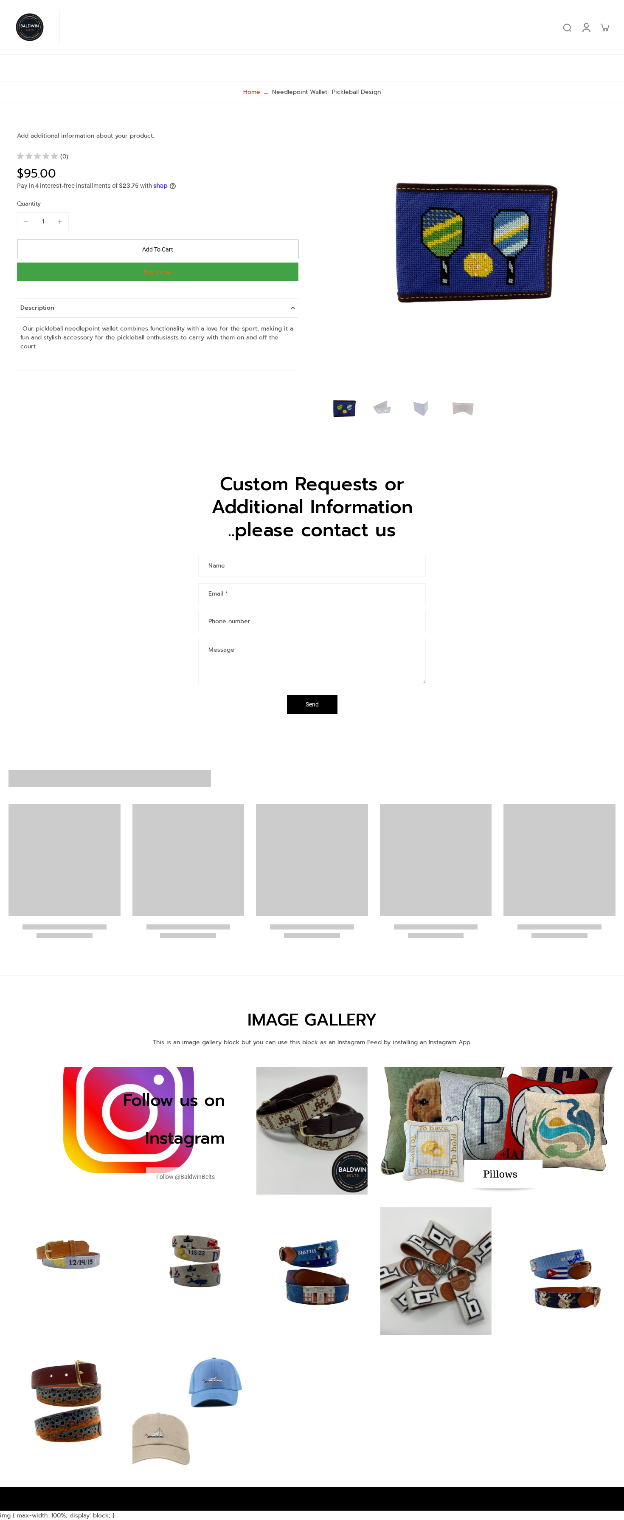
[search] (567, 27)
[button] (157, 249)
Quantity (29, 203)
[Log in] (585, 27)
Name (216, 566)
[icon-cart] (604, 27)
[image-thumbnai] (344, 411)
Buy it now (157, 272)
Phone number (229, 621)
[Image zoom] (471, 257)
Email (218, 594)
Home (251, 92)
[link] (185, 1177)
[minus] (25, 222)
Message (221, 650)
